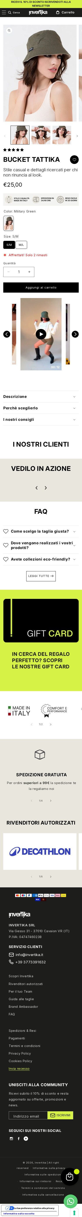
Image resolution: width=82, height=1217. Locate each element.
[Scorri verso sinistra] (5, 136)
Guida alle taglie (21, 999)
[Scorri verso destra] (77, 136)
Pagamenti (17, 1038)
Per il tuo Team (20, 991)
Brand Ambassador (23, 1006)
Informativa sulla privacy (49, 1168)
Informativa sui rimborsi (35, 1181)
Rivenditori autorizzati (26, 984)
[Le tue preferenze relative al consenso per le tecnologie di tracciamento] (74, 1213)
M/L (21, 243)
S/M (9, 243)
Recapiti (61, 1181)
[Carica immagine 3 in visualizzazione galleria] (61, 135)
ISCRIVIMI (63, 1115)
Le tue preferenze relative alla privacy (34, 1208)
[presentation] (36, 488)
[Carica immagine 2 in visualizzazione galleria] (40, 135)
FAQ (12, 1014)
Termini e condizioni (24, 1046)
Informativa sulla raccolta (19, 1213)
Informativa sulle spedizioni (43, 1174)
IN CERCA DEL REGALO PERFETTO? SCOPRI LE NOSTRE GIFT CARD (41, 660)
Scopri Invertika (21, 976)
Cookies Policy (20, 1061)
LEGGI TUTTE (39, 576)
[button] (14, 12)
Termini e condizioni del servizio (43, 1187)
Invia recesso (19, 1068)
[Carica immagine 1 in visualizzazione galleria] (20, 135)
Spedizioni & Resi (22, 1030)
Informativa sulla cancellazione (43, 1194)
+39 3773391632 (30, 962)
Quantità (9, 263)
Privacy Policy (20, 1053)
